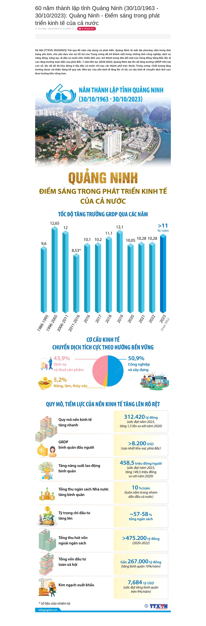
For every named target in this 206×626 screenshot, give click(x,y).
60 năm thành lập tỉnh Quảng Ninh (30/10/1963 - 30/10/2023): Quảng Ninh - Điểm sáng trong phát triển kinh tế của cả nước (97, 15)
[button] (103, 345)
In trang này (88, 29)
